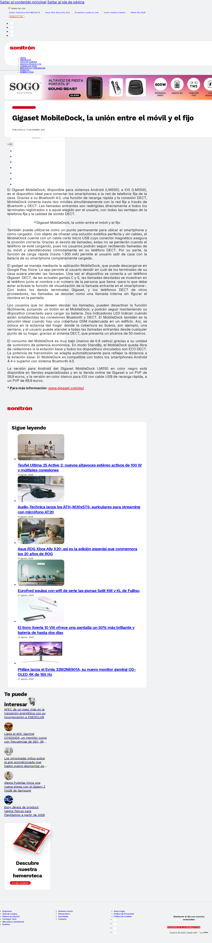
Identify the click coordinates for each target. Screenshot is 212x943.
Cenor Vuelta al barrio (105, 12)
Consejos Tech (9, 919)
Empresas (25, 60)
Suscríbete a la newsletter (183, 927)
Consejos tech (28, 66)
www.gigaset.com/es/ (66, 388)
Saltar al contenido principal (23, 2)
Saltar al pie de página (65, 2)
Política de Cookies (123, 916)
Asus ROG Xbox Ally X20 (48, 12)
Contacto (62, 919)
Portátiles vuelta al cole (77, 12)
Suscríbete (63, 916)
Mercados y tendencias (32, 68)
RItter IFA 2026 (128, 12)
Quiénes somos (65, 911)
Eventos (6, 924)
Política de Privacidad (124, 914)
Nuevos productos (30, 64)
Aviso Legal (119, 911)
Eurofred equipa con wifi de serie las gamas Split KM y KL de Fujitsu (78, 590)
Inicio (23, 58)
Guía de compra (28, 62)
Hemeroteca (27, 72)
